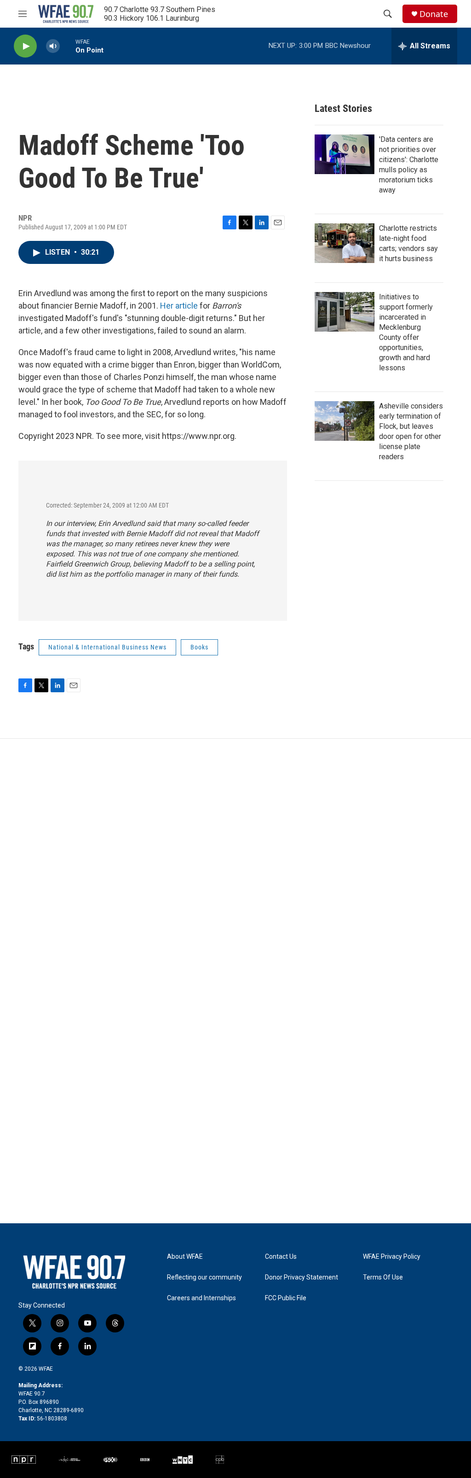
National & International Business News (107, 647)
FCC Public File (285, 1298)
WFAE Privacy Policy (391, 1256)
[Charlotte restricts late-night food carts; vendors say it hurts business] (344, 243)
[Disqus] (235, 863)
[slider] (67, 46)
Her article (179, 305)
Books (199, 647)
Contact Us (281, 1256)
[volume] (53, 46)
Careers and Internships (201, 1298)
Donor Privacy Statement (301, 1277)
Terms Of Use (383, 1277)
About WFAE (185, 1256)
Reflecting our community (204, 1277)
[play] (25, 46)
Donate (433, 14)
